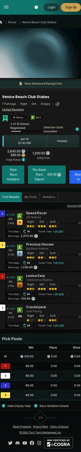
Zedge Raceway (13, 109)
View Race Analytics (13, 174)
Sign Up (70, 7)
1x (16, 72)
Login (51, 7)
